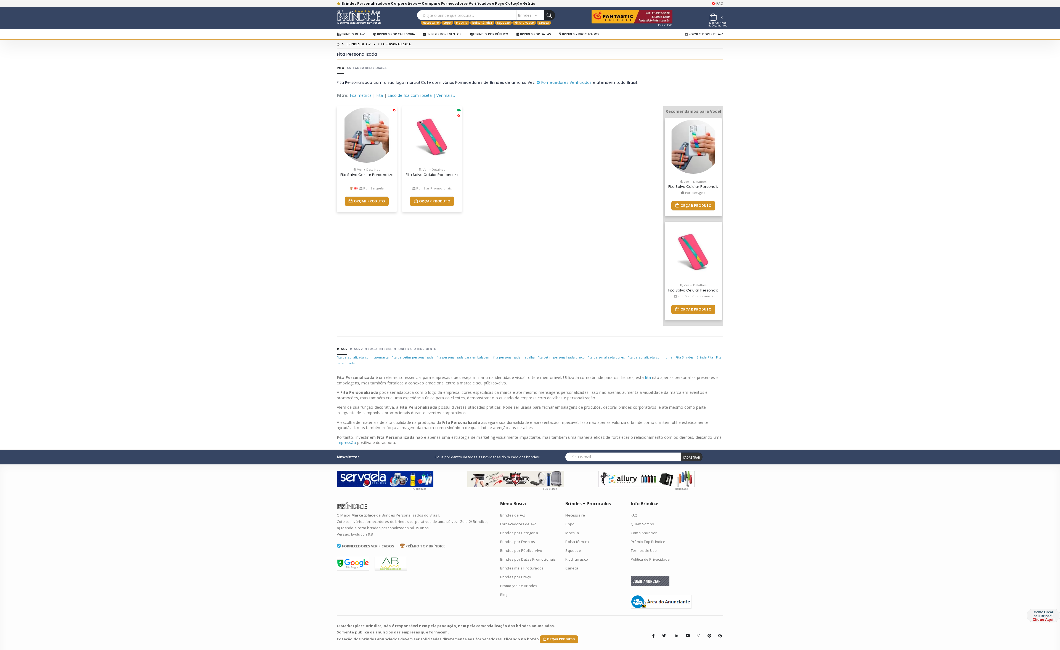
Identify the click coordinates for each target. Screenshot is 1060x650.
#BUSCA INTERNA (378, 349)
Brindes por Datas (535, 34)
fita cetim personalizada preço (561, 357)
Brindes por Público (491, 34)
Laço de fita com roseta (410, 95)
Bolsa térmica (482, 23)
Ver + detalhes (368, 169)
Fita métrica (361, 95)
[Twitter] (664, 636)
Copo (447, 23)
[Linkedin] (675, 631)
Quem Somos (642, 523)
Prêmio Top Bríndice (648, 541)
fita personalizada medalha (514, 357)
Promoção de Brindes (518, 585)
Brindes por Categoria (395, 34)
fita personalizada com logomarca (363, 357)
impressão (347, 442)
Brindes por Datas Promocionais (528, 559)
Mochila (461, 23)
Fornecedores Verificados (566, 82)
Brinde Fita (704, 357)
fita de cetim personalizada (412, 357)
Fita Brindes (684, 357)
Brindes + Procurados (580, 34)
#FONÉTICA (403, 349)
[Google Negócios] (718, 631)
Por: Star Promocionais (433, 188)
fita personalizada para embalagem (463, 357)
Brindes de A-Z (353, 34)
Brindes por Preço (515, 576)
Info (340, 68)
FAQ (719, 3)
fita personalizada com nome (650, 357)
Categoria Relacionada (366, 68)
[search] (549, 15)
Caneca (544, 23)
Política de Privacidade (650, 559)
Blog (504, 594)
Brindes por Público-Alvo (521, 550)
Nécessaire (431, 23)
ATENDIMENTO (425, 349)
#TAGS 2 (356, 349)
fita (648, 377)
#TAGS (342, 349)
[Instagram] (697, 631)
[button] (716, 18)
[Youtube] (686, 631)
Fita (379, 95)
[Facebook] (653, 636)
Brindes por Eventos (444, 34)
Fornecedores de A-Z (705, 34)
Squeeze (503, 23)
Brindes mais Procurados (522, 568)
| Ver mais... (444, 95)
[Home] (338, 44)
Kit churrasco (524, 23)
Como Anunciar (644, 532)
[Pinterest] (707, 631)
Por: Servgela (373, 188)
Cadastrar (691, 457)
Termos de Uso (644, 550)
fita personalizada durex (606, 357)
